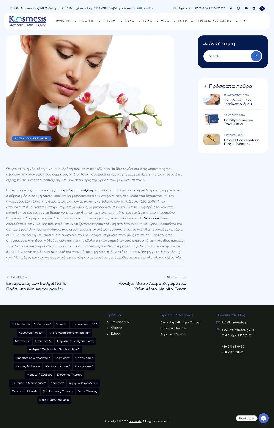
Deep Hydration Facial (54, 400)
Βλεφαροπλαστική (57, 366)
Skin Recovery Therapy (58, 391)
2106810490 (218, 8)
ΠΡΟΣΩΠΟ (87, 21)
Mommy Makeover (28, 366)
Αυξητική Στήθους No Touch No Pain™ (54, 349)
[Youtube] (246, 8)
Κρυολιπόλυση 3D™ (84, 324)
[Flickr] (254, 8)
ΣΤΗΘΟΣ (109, 21)
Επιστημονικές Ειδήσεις (31, 138)
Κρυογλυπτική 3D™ (31, 332)
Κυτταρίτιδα (43, 341)
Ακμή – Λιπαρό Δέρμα (83, 383)
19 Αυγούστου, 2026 (236, 95)
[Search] (256, 56)
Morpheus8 (22, 341)
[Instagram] (238, 8)
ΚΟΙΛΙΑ (129, 21)
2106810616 (201, 8)
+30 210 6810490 (233, 346)
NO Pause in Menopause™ (28, 383)
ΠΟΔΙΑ (147, 21)
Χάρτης (116, 328)
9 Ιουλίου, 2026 (233, 135)
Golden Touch (21, 324)
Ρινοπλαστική (84, 366)
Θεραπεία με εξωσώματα (75, 341)
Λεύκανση (57, 383)
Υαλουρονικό (42, 324)
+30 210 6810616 (232, 352)
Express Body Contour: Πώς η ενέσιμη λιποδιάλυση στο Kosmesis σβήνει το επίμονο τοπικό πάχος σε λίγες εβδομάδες (242, 142)
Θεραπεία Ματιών (25, 391)
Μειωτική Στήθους (39, 374)
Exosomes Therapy (69, 374)
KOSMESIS (63, 21)
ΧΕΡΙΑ (165, 21)
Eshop (115, 333)
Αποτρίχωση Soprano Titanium (69, 332)
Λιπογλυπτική (84, 358)
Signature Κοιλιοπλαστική (33, 358)
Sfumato (61, 324)
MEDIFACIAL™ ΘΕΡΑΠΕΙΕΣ (214, 21)
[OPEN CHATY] (264, 418)
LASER (182, 21)
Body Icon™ (62, 358)
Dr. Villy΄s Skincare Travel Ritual (238, 122)
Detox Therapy (87, 391)
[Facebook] (231, 8)
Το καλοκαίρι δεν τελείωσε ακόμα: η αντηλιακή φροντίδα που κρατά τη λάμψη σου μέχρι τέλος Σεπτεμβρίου (241, 102)
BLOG (244, 21)
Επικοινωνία (120, 322)
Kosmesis (135, 421)
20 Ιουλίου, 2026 (234, 115)
